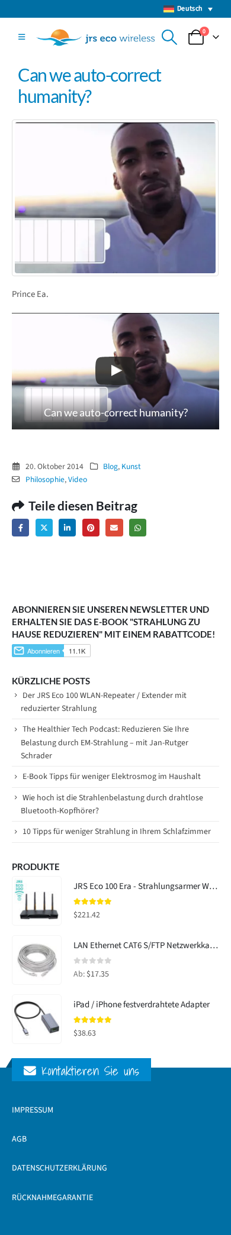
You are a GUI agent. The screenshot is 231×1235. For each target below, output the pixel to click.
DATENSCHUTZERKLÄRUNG (59, 1168)
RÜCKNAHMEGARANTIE (52, 1198)
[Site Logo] (95, 37)
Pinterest (91, 527)
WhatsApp (137, 527)
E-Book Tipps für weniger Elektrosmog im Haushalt (112, 777)
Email (114, 527)
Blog (110, 466)
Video (77, 479)
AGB (19, 1139)
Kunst (131, 466)
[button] (21, 37)
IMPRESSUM (32, 1110)
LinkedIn (67, 527)
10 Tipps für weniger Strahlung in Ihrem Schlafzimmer (117, 832)
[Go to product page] (37, 901)
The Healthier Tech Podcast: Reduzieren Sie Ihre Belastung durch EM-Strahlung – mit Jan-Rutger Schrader (105, 742)
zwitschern (44, 527)
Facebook (20, 527)
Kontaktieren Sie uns (87, 1071)
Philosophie (45, 479)
